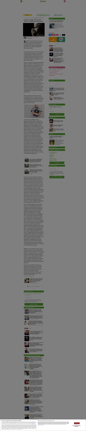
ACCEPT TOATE (77, 423)
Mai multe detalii (33, 423)
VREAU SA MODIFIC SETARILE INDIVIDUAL (76, 426)
